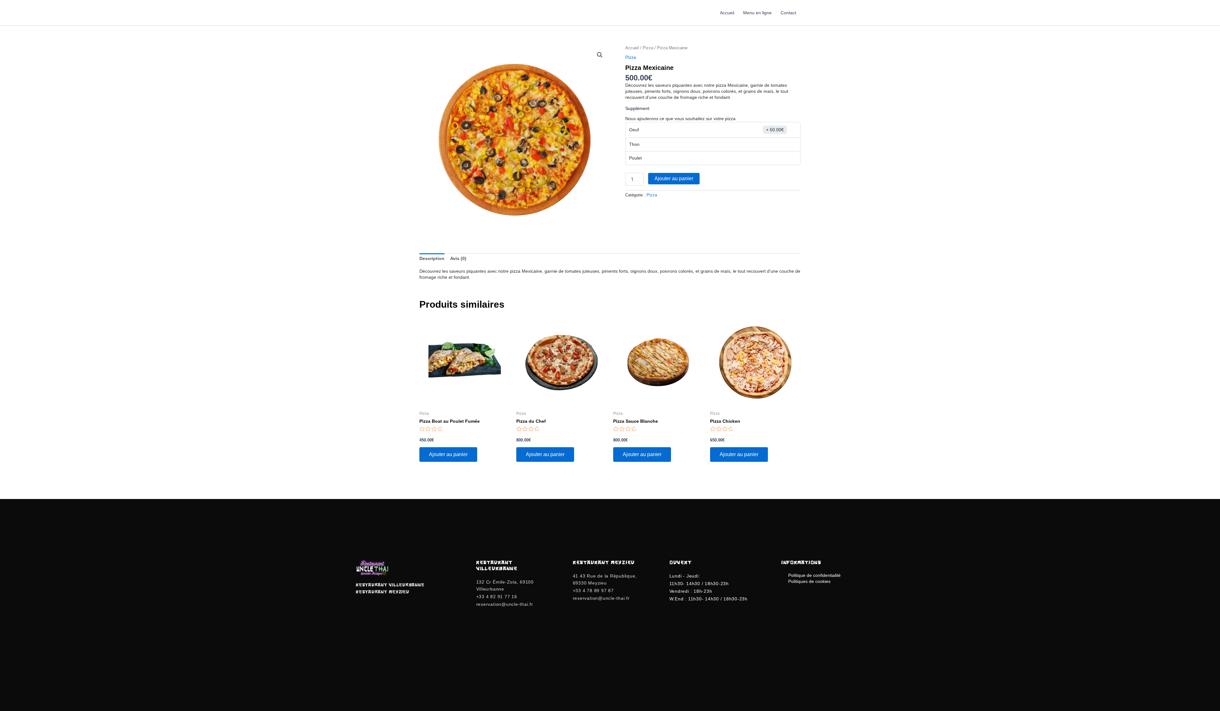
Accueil (727, 12)
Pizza (648, 47)
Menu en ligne (757, 12)
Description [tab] (431, 258)
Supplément (637, 108)
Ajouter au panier (673, 178)
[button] (600, 55)
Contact (788, 12)
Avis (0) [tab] (458, 258)
